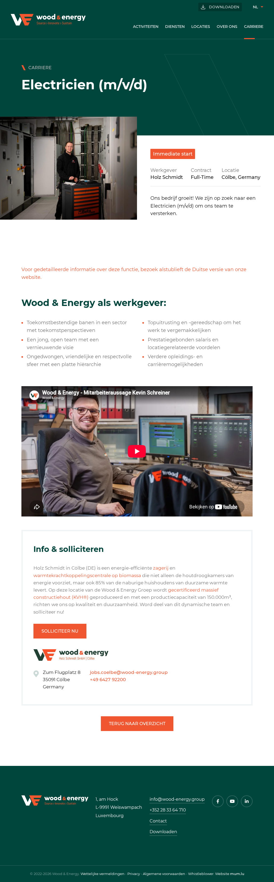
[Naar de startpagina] (48, 19)
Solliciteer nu (59, 631)
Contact (158, 821)
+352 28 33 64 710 (168, 810)
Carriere (253, 26)
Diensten (175, 26)
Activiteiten (145, 26)
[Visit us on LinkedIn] (247, 801)
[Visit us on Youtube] (232, 801)
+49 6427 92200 (108, 679)
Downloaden (224, 7)
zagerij (161, 568)
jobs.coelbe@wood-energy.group (129, 672)
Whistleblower (201, 874)
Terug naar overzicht (137, 723)
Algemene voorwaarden (164, 874)
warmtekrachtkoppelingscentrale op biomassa (87, 575)
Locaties (200, 26)
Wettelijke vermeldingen (102, 874)
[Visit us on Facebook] (218, 801)
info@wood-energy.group (177, 799)
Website (222, 874)
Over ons (227, 26)
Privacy (133, 874)
